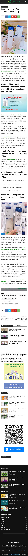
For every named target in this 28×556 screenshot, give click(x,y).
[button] (26, 2)
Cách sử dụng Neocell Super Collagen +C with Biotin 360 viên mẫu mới (21, 320)
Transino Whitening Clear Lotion (7, 301)
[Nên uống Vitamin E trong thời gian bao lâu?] (4, 496)
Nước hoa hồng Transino (7, 137)
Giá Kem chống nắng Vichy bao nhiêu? (17, 396)
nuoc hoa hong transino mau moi (8, 300)
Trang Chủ (3, 4)
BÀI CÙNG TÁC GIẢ (17, 325)
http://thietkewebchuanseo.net (13, 554)
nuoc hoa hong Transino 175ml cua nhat (9, 298)
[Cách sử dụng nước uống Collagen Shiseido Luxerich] (4, 330)
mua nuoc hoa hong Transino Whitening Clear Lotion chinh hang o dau (14, 295)
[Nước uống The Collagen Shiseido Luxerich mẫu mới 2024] (4, 337)
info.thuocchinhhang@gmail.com (20, 550)
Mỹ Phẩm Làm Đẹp (9, 4)
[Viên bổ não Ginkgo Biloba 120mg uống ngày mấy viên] (4, 473)
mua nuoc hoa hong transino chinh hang (12, 293)
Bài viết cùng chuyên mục (7, 325)
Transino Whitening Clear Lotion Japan (9, 304)
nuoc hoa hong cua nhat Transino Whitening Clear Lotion (12, 296)
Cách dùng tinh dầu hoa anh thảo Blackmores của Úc (7, 319)
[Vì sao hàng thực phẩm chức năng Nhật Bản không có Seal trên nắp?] (4, 502)
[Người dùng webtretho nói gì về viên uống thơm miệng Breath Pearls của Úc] (4, 508)
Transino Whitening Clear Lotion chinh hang (10, 303)
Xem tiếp (13, 421)
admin (3, 13)
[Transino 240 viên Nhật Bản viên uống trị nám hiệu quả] (4, 410)
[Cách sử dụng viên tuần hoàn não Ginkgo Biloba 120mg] (4, 416)
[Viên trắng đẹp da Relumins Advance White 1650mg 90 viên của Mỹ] (4, 404)
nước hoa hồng (11, 159)
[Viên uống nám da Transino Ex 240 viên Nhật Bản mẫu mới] (4, 343)
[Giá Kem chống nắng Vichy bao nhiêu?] (4, 398)
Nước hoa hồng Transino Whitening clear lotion (12, 114)
